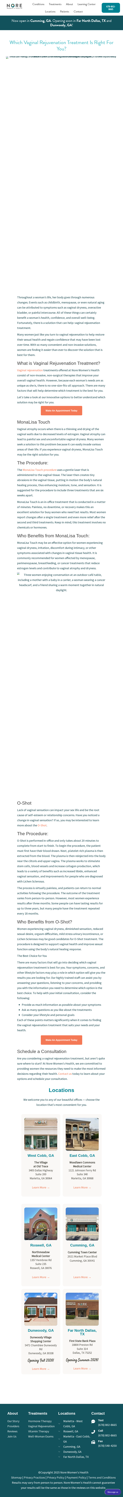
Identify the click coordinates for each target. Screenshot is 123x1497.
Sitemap (16, 1477)
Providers (13, 1426)
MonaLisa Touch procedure (40, 470)
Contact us (65, 1074)
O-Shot (42, 825)
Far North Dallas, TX (91, 20)
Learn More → (41, 1187)
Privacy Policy (55, 1477)
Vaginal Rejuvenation (41, 1426)
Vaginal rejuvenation (30, 370)
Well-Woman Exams (40, 1436)
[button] (111, 8)
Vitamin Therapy (38, 1431)
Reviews (12, 1431)
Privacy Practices (34, 1477)
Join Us (11, 1436)
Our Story (13, 1421)
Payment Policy (76, 1477)
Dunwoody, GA (61, 25)
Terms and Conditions (102, 1477)
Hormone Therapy (40, 1421)
